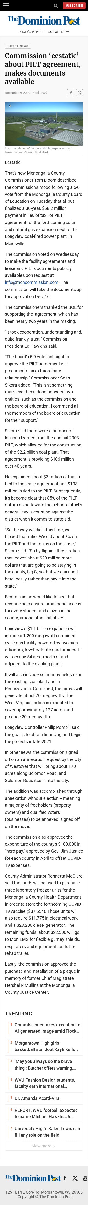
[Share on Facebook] (70, 92)
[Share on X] (79, 92)
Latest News (18, 46)
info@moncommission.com (31, 282)
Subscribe (74, 5)
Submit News (59, 31)
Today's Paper (30, 31)
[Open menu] (6, 5)
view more (42, 1145)
